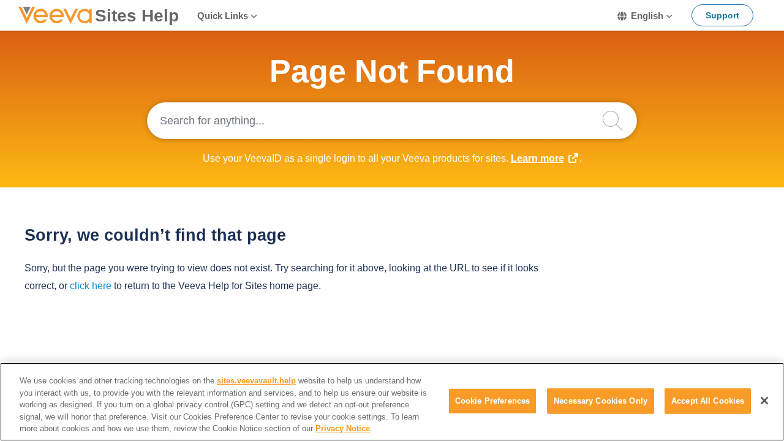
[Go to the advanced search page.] (618, 120)
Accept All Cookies (707, 400)
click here (90, 286)
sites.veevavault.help (256, 380)
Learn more (537, 158)
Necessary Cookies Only (600, 400)
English (647, 15)
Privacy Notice (342, 428)
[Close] (764, 400)
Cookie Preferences (492, 400)
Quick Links (222, 15)
